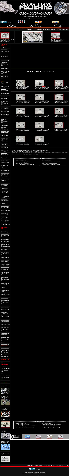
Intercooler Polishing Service (5, 162)
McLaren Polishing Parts (4, 293)
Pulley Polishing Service (4, 184)
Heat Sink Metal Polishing (4, 154)
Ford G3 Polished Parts (4, 269)
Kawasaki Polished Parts (4, 288)
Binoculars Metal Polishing (5, 93)
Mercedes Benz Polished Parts (5, 294)
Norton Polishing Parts (4, 312)
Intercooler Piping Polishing (5, 163)
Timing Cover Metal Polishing (5, 211)
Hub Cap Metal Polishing (4, 157)
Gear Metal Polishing (4, 146)
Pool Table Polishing (4, 180)
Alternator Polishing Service (5, 86)
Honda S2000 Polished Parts (5, 281)
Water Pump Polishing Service (5, 224)
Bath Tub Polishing (3, 89)
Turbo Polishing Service (4, 217)
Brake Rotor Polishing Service (5, 105)
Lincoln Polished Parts (4, 291)
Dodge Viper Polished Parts (5, 257)
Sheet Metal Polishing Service (5, 196)
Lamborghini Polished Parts (5, 290)
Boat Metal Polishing (4, 98)
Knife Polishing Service (4, 165)
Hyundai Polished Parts (4, 284)
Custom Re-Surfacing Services (5, 71)
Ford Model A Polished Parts (5, 270)
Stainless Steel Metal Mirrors (5, 200)
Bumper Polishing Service (4, 107)
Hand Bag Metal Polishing (5, 151)
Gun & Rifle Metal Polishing (5, 150)
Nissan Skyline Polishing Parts (5, 310)
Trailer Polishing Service (4, 213)
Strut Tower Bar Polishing (4, 203)
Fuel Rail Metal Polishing (4, 141)
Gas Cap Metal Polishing (4, 144)
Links (2, 379)
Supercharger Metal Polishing (5, 204)
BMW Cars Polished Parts (4, 234)
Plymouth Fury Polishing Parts (5, 315)
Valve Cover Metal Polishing (5, 220)
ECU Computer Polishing (4, 135)
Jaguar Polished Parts (4, 287)
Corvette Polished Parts (4, 250)
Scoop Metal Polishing (4, 189)
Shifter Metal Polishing (4, 197)
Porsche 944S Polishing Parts (5, 321)
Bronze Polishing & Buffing (5, 56)
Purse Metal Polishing (4, 185)
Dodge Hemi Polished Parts (5, 252)
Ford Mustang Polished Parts (5, 260)
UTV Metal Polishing (4, 218)
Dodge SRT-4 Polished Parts (5, 265)
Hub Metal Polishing (4, 158)
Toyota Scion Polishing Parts (5, 331)
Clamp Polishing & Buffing (5, 115)
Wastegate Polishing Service (5, 221)
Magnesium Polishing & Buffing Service (4, 63)
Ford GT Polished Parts (4, 231)
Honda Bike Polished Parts (5, 283)
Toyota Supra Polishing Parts (5, 333)
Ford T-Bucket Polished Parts (5, 272)
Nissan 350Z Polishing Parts (5, 309)
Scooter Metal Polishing (4, 191)
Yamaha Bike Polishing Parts (5, 344)
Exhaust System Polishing (4, 138)
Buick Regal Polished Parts (5, 237)
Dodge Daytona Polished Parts (5, 264)
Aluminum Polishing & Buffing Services (4, 47)
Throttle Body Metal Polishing (5, 210)
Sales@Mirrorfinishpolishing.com (35, 25)
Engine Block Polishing (4, 136)
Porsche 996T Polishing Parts (5, 320)
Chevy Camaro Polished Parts (5, 246)
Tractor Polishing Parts (4, 334)
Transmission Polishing (4, 214)
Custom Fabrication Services (5, 76)
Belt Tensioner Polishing (4, 90)
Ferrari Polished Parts (4, 258)
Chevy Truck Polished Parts (5, 249)
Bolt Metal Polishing (4, 99)
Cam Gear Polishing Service (5, 108)
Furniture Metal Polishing (4, 143)
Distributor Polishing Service (5, 131)
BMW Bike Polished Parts (5, 232)
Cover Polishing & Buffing (5, 123)
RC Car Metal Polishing (4, 188)
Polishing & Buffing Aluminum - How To (4, 366)
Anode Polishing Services (4, 87)
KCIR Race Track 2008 (4, 352)
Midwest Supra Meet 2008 (5, 357)
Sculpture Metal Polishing (4, 192)
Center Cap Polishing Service (5, 112)
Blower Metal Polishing (4, 94)
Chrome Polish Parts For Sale (5, 360)
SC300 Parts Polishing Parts (5, 325)
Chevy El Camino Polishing (5, 241)
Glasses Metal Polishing (4, 147)
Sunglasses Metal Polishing (5, 206)
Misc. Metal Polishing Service (5, 170)
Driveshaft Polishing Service (5, 132)
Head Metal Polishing (4, 153)
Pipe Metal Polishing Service (5, 179)
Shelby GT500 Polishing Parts (5, 324)
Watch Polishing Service (4, 223)
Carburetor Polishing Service (5, 111)
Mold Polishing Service (4, 171)
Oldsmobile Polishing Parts (5, 313)
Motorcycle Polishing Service (5, 173)
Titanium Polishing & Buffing (5, 51)
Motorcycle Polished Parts (4, 261)
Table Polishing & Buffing (5, 207)
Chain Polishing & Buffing (5, 114)
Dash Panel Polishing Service (5, 129)
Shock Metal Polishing (4, 199)
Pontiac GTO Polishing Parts (5, 316)
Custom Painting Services (4, 68)
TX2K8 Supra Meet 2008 (4, 356)
